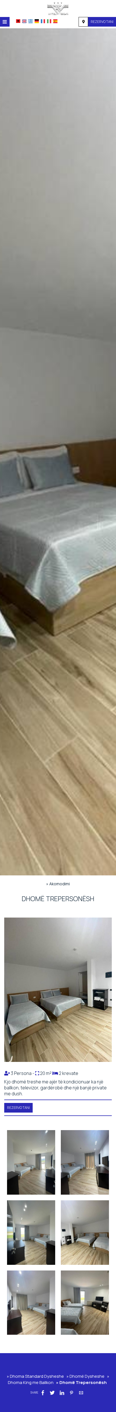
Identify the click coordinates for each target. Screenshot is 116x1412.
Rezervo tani (102, 21)
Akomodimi (59, 883)
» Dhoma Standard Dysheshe (35, 1376)
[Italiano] (49, 21)
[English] (24, 21)
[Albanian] (18, 21)
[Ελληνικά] (30, 21)
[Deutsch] (37, 21)
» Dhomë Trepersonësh (81, 1382)
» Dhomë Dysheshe (85, 1376)
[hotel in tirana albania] (58, 8)
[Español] (55, 21)
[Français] (43, 21)
